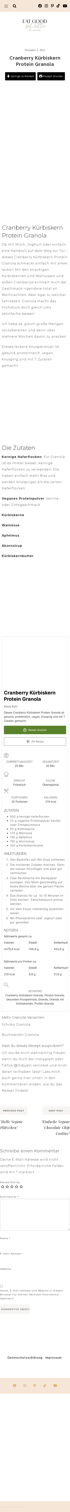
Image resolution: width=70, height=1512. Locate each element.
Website (5, 1268)
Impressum (53, 1357)
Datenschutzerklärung (25, 1357)
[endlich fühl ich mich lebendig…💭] (17, 1447)
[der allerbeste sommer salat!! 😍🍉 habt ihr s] (17, 1410)
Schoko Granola (16, 1024)
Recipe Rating (10, 1182)
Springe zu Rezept (22, 76)
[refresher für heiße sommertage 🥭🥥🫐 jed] (17, 1484)
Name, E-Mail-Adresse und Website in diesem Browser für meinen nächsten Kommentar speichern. (31, 1294)
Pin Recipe (37, 741)
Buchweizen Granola (20, 1035)
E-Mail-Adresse (11, 1253)
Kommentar (9, 1196)
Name (5, 1238)
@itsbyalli (23, 1065)
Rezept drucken (52, 76)
